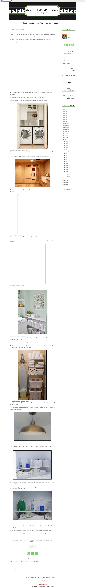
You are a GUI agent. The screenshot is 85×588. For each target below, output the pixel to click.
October (66, 127)
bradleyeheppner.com (14, 188)
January (66, 178)
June (65, 135)
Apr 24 (67, 143)
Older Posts (52, 566)
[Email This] (33, 561)
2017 (64, 113)
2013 (64, 121)
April (65, 139)
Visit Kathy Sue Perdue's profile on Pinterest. (42, 582)
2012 (64, 180)
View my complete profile (69, 37)
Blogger (70, 189)
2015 (64, 117)
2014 (64, 119)
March (65, 174)
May (65, 137)
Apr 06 (67, 165)
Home (32, 566)
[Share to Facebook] (36, 561)
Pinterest (27, 150)
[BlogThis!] (34, 561)
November (66, 125)
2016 (64, 115)
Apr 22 (67, 145)
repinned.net (13, 285)
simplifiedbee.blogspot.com (15, 150)
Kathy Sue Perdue (22, 150)
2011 (64, 182)
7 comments (29, 561)
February (66, 176)
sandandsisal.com (14, 336)
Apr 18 (67, 149)
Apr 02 (67, 169)
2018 (64, 111)
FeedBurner (71, 90)
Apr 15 (67, 155)
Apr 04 (67, 167)
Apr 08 (67, 163)
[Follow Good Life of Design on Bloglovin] (32, 559)
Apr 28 (67, 141)
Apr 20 (67, 147)
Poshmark (69, 100)
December (66, 123)
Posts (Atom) (17, 569)
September (66, 129)
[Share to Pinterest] (37, 561)
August (66, 131)
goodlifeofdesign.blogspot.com (16, 235)
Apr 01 (67, 171)
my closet (71, 98)
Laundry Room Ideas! (69, 151)
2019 (64, 109)
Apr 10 (67, 161)
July (65, 133)
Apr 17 (67, 153)
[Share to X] (35, 561)
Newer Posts (12, 566)
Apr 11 (67, 159)
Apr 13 (67, 157)
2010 (64, 184)
